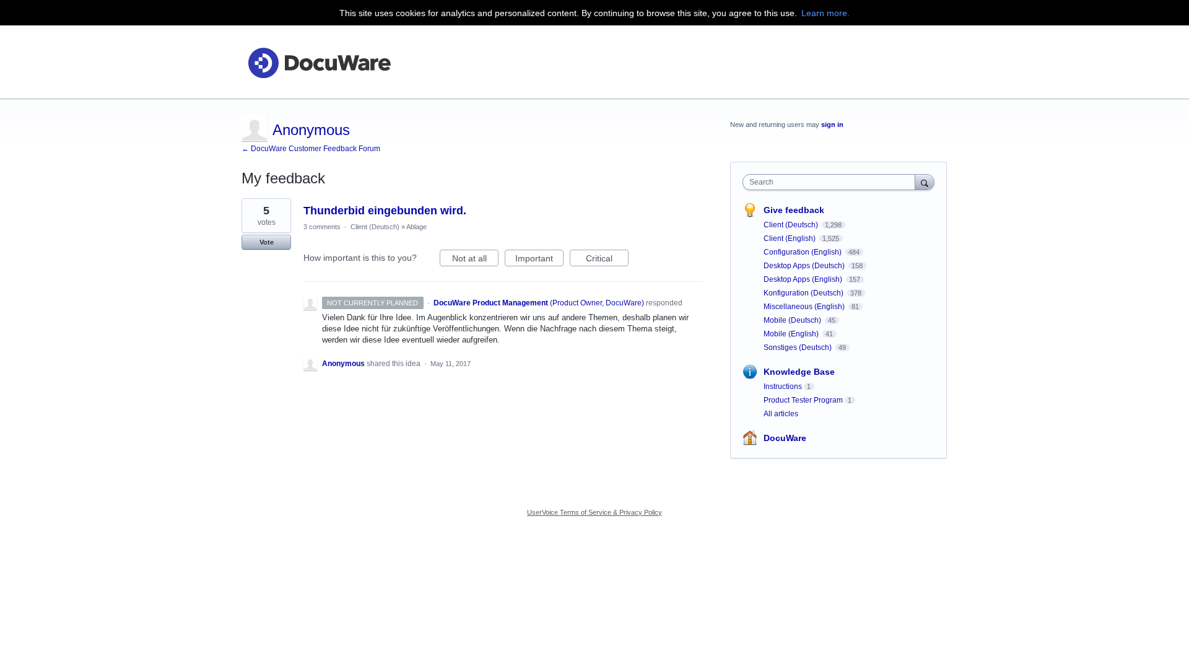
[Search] (924, 182)
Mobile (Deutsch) (793, 320)
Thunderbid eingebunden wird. (384, 210)
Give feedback (794, 210)
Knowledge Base (799, 372)
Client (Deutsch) (375, 226)
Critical (607, 259)
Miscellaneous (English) (805, 306)
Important (539, 259)
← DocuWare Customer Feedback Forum (311, 148)
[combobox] (832, 182)
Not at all (475, 259)
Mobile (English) (792, 334)
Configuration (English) (803, 252)
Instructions (783, 386)
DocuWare (785, 438)
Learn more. (825, 13)
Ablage (416, 226)
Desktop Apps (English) (804, 279)
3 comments (322, 226)
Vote (266, 242)
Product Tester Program (803, 400)
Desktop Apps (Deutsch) (805, 265)
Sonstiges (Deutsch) (799, 347)
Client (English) (790, 238)
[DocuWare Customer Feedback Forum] (319, 62)
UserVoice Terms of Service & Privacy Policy (594, 512)
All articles (781, 413)
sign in (832, 124)
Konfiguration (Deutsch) (804, 293)
